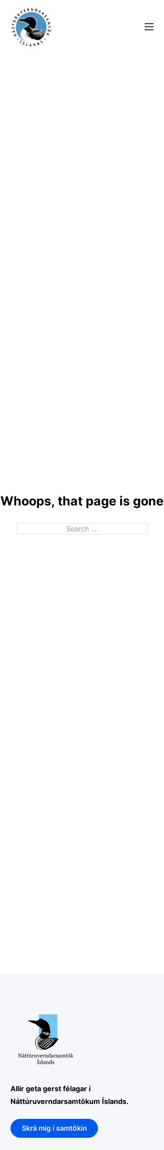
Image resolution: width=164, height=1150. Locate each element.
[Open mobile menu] (149, 26)
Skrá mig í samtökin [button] (54, 1128)
